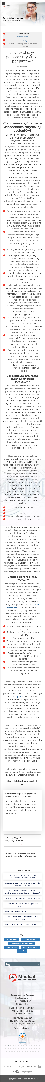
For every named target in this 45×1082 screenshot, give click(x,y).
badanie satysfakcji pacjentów (22, 943)
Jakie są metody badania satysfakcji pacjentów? (22, 924)
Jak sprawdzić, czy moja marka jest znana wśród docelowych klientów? (22, 884)
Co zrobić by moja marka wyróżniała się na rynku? (22, 898)
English (35, 4)
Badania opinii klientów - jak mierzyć (17, 911)
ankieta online (12, 947)
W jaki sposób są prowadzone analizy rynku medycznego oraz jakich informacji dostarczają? (22, 892)
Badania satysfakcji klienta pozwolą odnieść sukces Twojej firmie (22, 918)
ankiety (22, 951)
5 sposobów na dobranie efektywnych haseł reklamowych (22, 905)
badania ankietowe (30, 940)
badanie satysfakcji (30, 947)
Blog (25, 40)
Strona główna (24, 37)
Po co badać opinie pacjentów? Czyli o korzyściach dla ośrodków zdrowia (22, 876)
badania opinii (12, 940)
